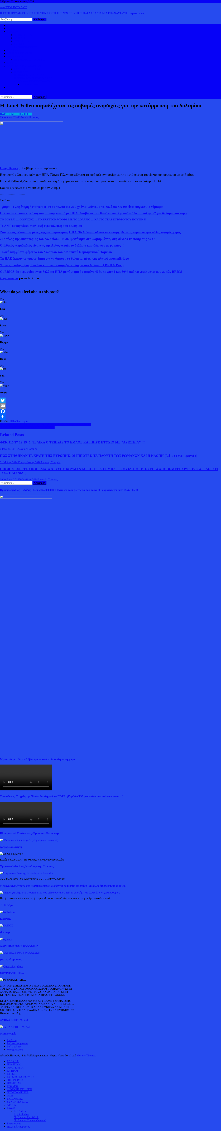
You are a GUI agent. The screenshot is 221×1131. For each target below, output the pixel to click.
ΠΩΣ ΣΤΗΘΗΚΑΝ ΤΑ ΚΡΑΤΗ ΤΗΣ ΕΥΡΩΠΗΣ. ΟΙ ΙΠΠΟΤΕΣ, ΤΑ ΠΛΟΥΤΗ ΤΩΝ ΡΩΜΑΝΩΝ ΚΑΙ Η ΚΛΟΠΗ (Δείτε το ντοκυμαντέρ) (98, 455)
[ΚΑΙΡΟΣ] (6, 925)
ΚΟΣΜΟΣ (12, 31)
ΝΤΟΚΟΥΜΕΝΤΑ (17, 1092)
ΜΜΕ (10, 1095)
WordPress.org (15, 1049)
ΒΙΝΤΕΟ (12, 62)
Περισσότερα (9, 278)
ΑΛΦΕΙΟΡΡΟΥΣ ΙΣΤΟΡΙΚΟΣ (24, 65)
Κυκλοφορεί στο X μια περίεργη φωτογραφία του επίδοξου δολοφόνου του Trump (45, 424)
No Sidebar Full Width (26, 1117)
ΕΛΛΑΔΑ (13, 50)
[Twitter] (110, 400)
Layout (11, 1107)
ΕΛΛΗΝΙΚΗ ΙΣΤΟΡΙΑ (27, 68)
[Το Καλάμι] (7, 912)
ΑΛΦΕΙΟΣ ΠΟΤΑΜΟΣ (13, 7)
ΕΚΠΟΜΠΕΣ (15, 1098)
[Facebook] (110, 411)
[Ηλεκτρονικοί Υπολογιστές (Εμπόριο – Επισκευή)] (29, 840)
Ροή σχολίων (14, 1046)
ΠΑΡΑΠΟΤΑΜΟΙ (31, 84)
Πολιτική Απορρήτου (18, 1126)
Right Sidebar (21, 1114)
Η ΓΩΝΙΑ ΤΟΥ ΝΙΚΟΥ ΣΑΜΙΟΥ (33, 78)
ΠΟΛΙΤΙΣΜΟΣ (22, 72)
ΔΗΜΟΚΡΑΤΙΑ (23, 34)
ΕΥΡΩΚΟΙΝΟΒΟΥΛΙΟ (27, 47)
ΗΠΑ (13, 421)
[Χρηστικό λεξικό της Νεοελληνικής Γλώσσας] (26, 873)
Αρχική (11, 25)
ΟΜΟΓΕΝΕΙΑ (22, 41)
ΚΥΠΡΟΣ (19, 37)
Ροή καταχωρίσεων (17, 1043)
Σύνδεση (12, 1040)
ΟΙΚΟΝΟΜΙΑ (15, 56)
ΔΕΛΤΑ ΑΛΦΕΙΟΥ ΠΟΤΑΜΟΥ (32, 81)
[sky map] (6, 939)
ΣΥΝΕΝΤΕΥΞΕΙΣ (17, 1101)
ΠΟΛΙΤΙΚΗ (14, 28)
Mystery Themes (86, 1055)
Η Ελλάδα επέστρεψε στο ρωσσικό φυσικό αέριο (27, 427)
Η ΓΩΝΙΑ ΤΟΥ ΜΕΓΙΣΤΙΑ (29, 75)
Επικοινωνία (14, 1123)
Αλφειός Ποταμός (29, 117)
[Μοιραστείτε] (110, 417)
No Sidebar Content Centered (30, 1120)
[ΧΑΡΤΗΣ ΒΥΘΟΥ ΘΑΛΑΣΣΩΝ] (20, 952)
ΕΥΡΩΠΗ (19, 44)
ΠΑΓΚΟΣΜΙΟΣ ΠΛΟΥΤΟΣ (30, 59)
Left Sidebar (20, 1111)
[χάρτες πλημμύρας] (11, 966)
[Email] (110, 406)
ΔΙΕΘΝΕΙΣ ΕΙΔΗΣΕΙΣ (19, 53)
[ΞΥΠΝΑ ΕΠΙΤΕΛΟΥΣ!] (15, 1026)
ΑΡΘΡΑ (11, 1104)
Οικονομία (22, 421)
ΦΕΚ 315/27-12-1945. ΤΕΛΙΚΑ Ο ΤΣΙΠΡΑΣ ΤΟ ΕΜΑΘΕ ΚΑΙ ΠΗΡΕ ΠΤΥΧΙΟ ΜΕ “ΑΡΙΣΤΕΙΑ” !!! (72, 442)
